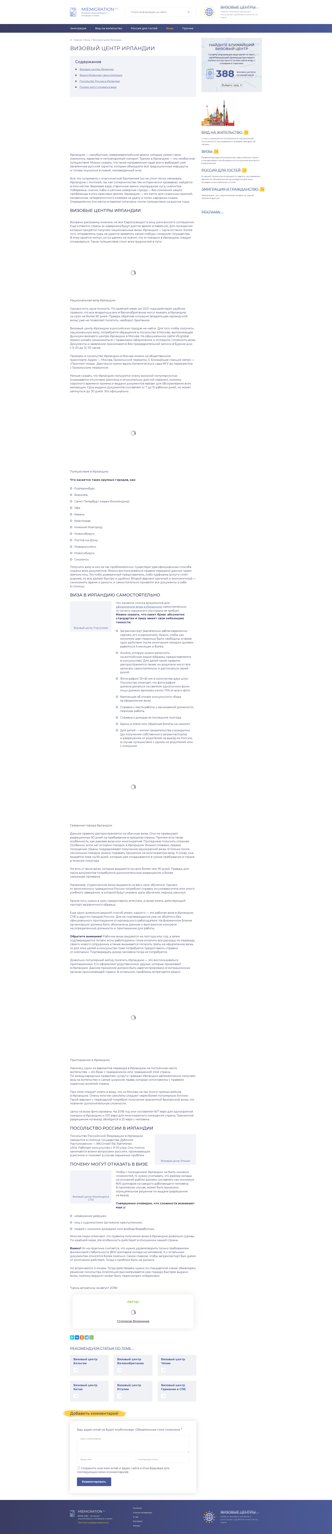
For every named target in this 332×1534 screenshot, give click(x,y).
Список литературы (142, 1512)
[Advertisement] (133, 125)
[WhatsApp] (91, 1337)
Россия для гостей (144, 28)
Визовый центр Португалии (91, 627)
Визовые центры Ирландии (97, 69)
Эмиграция (78, 28)
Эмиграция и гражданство (229, 189)
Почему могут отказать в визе (98, 87)
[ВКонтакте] (77, 1337)
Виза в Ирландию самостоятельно (101, 75)
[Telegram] (87, 1337)
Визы (170, 28)
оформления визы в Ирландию (139, 606)
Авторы (136, 1525)
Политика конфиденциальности (93, 1522)
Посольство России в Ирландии (100, 81)
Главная (77, 40)
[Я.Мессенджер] (72, 1337)
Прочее (187, 28)
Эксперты (137, 1521)
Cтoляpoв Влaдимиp (133, 1321)
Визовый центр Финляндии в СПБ (91, 1198)
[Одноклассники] (82, 1337)
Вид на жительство (108, 28)
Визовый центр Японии (175, 1160)
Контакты (137, 1508)
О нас (136, 1517)
